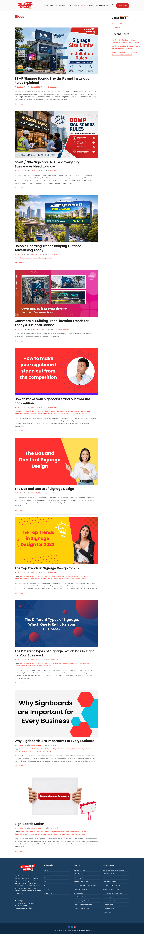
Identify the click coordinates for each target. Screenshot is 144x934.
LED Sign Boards (79, 870)
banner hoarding (26, 258)
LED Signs (73, 5)
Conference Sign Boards (82, 908)
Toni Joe (20, 87)
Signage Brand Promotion (83, 905)
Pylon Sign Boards (80, 874)
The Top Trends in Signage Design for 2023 (48, 568)
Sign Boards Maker (29, 824)
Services (47, 878)
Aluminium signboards (42, 411)
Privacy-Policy (49, 893)
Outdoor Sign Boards (81, 882)
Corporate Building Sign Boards (85, 885)
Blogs (83, 5)
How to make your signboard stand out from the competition (52, 401)
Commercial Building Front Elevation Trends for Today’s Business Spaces (52, 323)
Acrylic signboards (26, 411)
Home (45, 5)
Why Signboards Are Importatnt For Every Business (54, 741)
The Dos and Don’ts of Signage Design (44, 489)
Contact (90, 5)
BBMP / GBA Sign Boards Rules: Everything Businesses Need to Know (47, 164)
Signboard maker (57, 413)
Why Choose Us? (102, 5)
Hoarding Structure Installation (114, 878)
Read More (19, 104)
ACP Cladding (78, 893)
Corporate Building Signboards (62, 411)
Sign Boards (52, 87)
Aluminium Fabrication (111, 889)
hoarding (50, 258)
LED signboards (56, 663)
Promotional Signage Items (113, 893)
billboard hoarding (39, 258)
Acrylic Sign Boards (80, 889)
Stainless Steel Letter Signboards (75, 413)
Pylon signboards (44, 413)
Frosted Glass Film (109, 901)
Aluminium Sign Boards (82, 897)
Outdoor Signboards (30, 413)
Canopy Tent (107, 912)
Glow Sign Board (109, 908)
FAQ (45, 885)
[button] (66, 5)
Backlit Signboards (109, 882)
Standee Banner (108, 905)
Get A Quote (122, 6)
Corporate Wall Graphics (111, 885)
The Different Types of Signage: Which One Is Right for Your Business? (54, 653)
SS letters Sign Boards (81, 901)
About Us (53, 5)
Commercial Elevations (61, 329)
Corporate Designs (79, 411)
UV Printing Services (110, 897)
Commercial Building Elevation (114, 870)
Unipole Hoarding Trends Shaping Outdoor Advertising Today (48, 248)
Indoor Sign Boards (80, 878)
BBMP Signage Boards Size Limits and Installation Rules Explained (53, 80)
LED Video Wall (108, 874)
